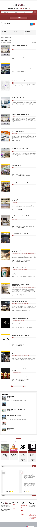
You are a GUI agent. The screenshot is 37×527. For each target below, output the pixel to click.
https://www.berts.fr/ (19, 345)
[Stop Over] (18, 4)
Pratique (22, 510)
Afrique (14, 504)
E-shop (26, 8)
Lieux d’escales (16, 8)
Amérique (14, 507)
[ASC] (35, 42)
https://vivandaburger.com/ (20, 380)
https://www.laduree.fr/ (19, 209)
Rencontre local (23, 511)
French (29, 526)
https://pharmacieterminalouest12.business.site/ (23, 175)
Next (23, 386)
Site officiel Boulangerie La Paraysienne (21, 261)
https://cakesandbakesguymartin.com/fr (21, 295)
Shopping (22, 514)
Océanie (14, 511)
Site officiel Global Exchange (20, 57)
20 (4, 42)
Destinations (22, 8)
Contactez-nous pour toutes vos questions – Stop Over (32, 515)
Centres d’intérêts (10, 8)
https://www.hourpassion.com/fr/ (20, 227)
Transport (22, 515)
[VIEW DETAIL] (5, 45)
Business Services (23, 507)
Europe (14, 508)
